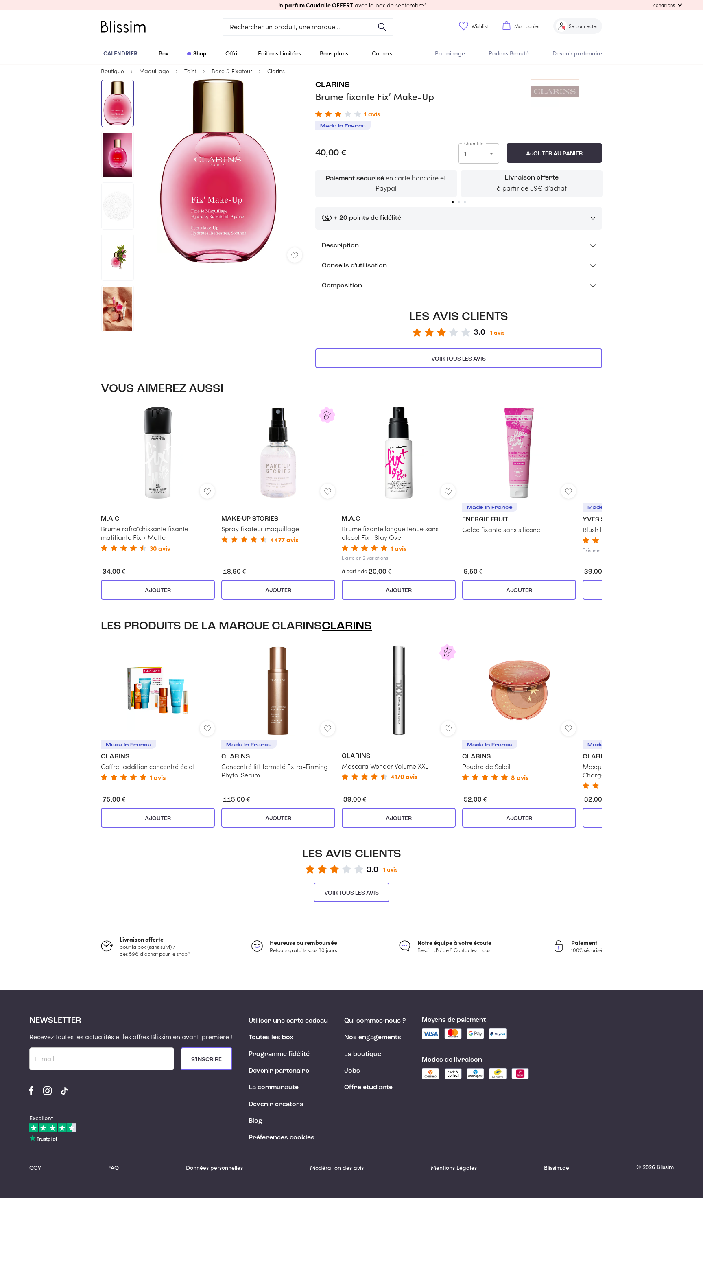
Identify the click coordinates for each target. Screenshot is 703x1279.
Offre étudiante (368, 1087)
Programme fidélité (279, 1054)
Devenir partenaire (577, 53)
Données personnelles (214, 1168)
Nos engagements (372, 1037)
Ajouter (158, 591)
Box (163, 53)
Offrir (232, 53)
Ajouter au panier (554, 154)
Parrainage (450, 53)
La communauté (274, 1087)
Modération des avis (337, 1168)
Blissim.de (556, 1168)
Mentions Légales (454, 1168)
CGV (35, 1168)
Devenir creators (276, 1104)
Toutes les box (271, 1037)
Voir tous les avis (458, 359)
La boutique (362, 1054)
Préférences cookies (281, 1137)
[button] (351, 5)
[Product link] (158, 479)
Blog (255, 1121)
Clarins (332, 85)
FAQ (113, 1168)
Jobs (352, 1071)
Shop (200, 53)
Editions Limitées (279, 53)
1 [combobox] (465, 153)
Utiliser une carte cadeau (288, 1021)
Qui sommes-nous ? (375, 1021)
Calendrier (120, 53)
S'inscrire (206, 1059)
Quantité (474, 143)
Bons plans (334, 53)
